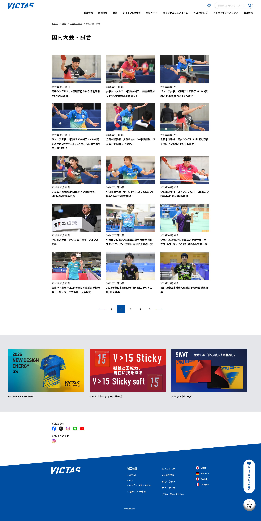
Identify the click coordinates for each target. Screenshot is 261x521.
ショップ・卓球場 (136, 491)
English (204, 479)
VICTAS (132, 475)
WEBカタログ (200, 12)
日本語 (203, 467)
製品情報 (88, 12)
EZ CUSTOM (168, 468)
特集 (115, 12)
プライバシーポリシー (173, 494)
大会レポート (76, 23)
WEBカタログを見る (249, 478)
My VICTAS (168, 475)
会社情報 (248, 12)
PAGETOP (249, 505)
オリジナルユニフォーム (175, 12)
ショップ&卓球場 (132, 12)
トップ (55, 23)
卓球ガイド (152, 12)
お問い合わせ (168, 481)
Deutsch (205, 473)
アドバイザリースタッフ (225, 12)
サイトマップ (168, 487)
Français (205, 484)
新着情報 (102, 12)
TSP (131, 480)
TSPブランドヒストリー (140, 485)
